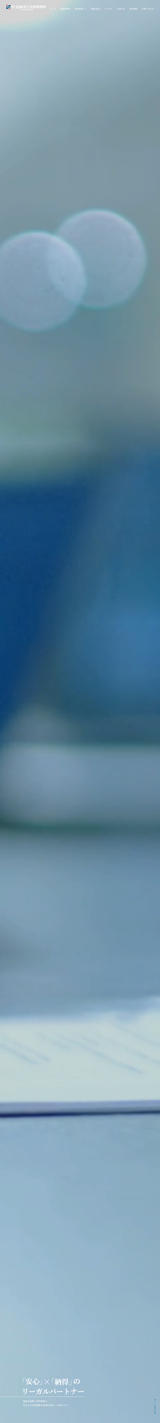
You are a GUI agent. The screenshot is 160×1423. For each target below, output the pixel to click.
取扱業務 (79, 8)
